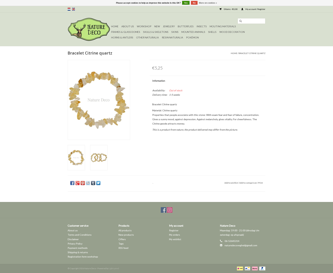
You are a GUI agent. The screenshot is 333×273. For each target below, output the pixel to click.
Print (260, 182)
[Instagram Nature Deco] (169, 210)
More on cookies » (208, 3)
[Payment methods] (239, 268)
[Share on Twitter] (98, 183)
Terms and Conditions (80, 234)
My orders (174, 234)
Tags (121, 243)
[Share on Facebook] (72, 183)
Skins (174, 31)
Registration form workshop (83, 256)
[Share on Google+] (77, 183)
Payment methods (78, 247)
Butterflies (186, 26)
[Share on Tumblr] (93, 183)
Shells (212, 31)
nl (69, 9)
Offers (122, 239)
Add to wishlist (231, 182)
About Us (127, 26)
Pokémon (192, 37)
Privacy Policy (75, 243)
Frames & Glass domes (125, 31)
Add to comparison (248, 182)
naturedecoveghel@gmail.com (241, 245)
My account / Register (255, 9)
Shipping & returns (78, 252)
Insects (202, 26)
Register (173, 230)
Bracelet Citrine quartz (252, 53)
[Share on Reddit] (88, 183)
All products (125, 230)
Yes (186, 3)
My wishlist (175, 239)
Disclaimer (73, 239)
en (73, 9)
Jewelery (169, 26)
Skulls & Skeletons (155, 31)
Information (158, 80)
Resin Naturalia (172, 37)
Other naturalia (147, 37)
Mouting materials (223, 26)
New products (126, 234)
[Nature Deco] (89, 29)
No (194, 3)
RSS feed (123, 247)
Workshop (144, 26)
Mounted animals (193, 31)
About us (73, 230)
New (157, 26)
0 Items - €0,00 (230, 9)
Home (114, 26)
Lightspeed (114, 268)
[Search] (241, 21)
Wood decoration (232, 31)
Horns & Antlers (122, 37)
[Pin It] (83, 183)
